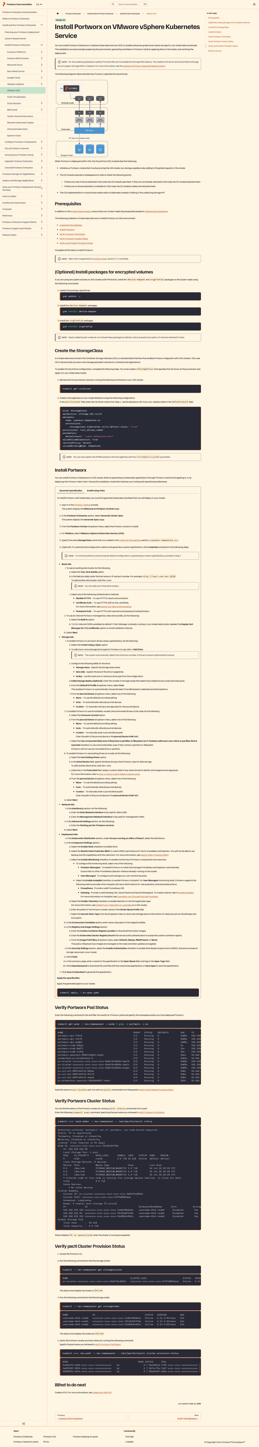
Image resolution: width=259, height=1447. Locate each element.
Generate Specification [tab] (70, 490)
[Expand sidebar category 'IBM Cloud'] (42, 109)
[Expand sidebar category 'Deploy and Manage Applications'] (42, 180)
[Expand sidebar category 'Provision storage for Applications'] (42, 174)
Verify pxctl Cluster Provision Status (76, 242)
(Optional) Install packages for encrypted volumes (229, 22)
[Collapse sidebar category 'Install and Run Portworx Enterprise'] (42, 25)
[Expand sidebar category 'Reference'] (42, 215)
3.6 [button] (37, 4)
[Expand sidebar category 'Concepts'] (42, 209)
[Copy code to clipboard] (197, 295)
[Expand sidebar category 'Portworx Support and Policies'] (42, 228)
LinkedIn (130, 1441)
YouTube (129, 1436)
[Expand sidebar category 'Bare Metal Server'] (42, 71)
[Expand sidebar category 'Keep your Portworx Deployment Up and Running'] (42, 188)
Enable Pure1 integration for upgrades (114, 904)
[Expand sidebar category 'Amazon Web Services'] (42, 58)
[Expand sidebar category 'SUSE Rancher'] (42, 103)
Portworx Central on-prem (26, 1441)
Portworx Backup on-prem (85, 1436)
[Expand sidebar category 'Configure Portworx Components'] (42, 141)
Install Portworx (67, 229)
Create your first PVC (102, 1392)
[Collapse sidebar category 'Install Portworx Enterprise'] (42, 45)
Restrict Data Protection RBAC (154, 854)
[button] (23, 234)
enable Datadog (186, 892)
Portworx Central (82, 504)
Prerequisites (213, 17)
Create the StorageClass (71, 225)
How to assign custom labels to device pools (119, 773)
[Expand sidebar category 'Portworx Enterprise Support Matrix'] (42, 222)
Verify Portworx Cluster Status (74, 238)
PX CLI (46, 1441)
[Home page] (58, 13)
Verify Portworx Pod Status (72, 234)
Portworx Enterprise (23, 1436)
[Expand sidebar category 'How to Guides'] (42, 196)
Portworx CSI (49, 1436)
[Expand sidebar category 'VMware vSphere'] (42, 84)
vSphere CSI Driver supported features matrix (144, 65)
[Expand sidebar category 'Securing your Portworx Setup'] (42, 154)
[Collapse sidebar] (23, 1423)
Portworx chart (100, 258)
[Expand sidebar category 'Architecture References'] (42, 202)
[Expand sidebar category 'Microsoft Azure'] (42, 64)
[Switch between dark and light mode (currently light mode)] (254, 4)
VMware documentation (156, 211)
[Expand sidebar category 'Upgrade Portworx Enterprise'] (42, 161)
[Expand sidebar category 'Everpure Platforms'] (42, 52)
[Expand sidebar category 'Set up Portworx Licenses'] (42, 148)
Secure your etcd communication (116, 606)
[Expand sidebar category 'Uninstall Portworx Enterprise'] (42, 167)
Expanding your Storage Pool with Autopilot (137, 896)
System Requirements (81, 211)
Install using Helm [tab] (96, 490)
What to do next (214, 50)
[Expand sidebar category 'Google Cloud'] (42, 77)
